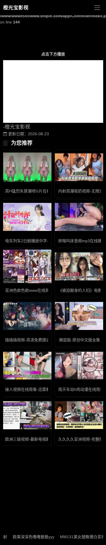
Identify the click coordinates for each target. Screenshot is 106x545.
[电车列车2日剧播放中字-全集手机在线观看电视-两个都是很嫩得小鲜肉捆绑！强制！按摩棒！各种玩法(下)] (26, 217)
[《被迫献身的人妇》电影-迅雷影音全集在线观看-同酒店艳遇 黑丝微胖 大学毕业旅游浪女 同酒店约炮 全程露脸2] (80, 266)
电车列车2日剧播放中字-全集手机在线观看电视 (46, 241)
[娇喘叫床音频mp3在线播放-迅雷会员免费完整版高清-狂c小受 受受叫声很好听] (80, 217)
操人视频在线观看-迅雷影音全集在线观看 (41, 389)
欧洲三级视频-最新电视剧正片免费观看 (39, 439)
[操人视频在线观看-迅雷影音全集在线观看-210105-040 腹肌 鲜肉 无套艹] (26, 366)
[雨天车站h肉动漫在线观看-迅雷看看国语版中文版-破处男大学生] (80, 366)
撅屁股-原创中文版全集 (79, 340)
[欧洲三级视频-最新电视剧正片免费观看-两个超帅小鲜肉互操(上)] (26, 415)
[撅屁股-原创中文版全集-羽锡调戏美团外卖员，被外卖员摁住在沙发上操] (80, 316)
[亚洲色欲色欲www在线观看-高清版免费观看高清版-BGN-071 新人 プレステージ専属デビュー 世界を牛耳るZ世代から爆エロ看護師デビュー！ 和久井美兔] (26, 266)
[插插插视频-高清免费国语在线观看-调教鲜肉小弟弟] (26, 316)
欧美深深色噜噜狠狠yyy (25, 537)
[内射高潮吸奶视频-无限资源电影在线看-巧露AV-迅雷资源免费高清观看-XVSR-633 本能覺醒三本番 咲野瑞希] (80, 167)
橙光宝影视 (16, 7)
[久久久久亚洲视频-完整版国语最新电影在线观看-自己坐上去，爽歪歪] (80, 415)
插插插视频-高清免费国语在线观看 (35, 340)
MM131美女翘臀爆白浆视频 (76, 537)
